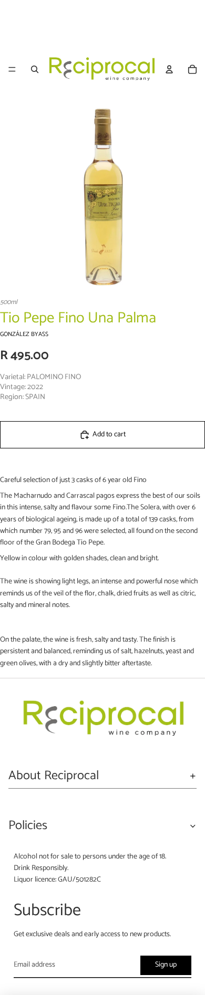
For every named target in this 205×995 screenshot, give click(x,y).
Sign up (166, 965)
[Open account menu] (169, 69)
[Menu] (12, 70)
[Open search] (34, 69)
